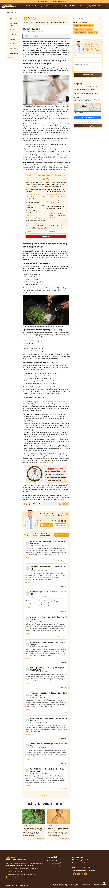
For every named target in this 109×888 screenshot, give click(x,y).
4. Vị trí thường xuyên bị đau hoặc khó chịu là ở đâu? (55, 207)
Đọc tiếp (28, 557)
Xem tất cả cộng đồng (87, 126)
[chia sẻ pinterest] (67, 504)
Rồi (29, 218)
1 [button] (42, 844)
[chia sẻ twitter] (63, 504)
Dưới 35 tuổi (31, 196)
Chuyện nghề (39, 6)
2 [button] (44, 844)
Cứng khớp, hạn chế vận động (52, 201)
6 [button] (93, 122)
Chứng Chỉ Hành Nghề (55, 866)
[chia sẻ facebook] (60, 504)
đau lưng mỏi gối (93, 32)
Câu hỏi (14, 12)
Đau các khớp (61, 215)
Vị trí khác (51, 215)
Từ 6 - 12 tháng (41, 205)
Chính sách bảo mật (54, 860)
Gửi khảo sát (46, 236)
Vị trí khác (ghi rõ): (51, 218)
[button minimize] (68, 36)
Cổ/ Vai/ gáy (52, 213)
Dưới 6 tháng (31, 205)
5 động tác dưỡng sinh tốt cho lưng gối (83, 25)
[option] (33, 824)
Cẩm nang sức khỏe (52, 6)
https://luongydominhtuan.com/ (17, 877)
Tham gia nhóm (88, 117)
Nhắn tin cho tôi (47, 525)
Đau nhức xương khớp (51, 197)
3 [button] (46, 844)
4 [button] (48, 844)
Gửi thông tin (87, 74)
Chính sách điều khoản (55, 863)
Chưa (39, 218)
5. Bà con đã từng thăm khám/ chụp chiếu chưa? (35, 212)
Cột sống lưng (61, 213)
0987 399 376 (20, 871)
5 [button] (50, 844)
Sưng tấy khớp (61, 196)
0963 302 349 (12, 871)
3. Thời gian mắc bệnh (33, 202)
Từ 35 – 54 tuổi (41, 196)
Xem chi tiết (38, 838)
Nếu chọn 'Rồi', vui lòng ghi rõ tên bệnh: (35, 220)
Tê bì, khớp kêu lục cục (62, 201)
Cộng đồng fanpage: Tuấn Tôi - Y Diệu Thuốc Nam (22, 874)
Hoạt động (73, 6)
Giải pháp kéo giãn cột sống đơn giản (83, 29)
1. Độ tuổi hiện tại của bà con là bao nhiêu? (36, 190)
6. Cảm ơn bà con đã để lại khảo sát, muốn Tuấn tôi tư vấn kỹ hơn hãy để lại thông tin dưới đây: (45, 227)
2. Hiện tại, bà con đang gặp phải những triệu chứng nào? (56, 190)
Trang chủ (8, 12)
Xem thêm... (46, 795)
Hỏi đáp (64, 6)
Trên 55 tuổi (31, 199)
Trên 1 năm (31, 207)
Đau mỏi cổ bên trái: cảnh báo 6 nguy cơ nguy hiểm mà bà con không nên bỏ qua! (33, 829)
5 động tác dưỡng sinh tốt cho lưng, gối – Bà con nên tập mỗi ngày (57, 829)
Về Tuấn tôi (29, 6)
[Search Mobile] (106, 6)
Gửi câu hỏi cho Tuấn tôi (61, 534)
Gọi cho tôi (62, 525)
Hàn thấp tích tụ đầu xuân (80, 32)
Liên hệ (81, 6)
